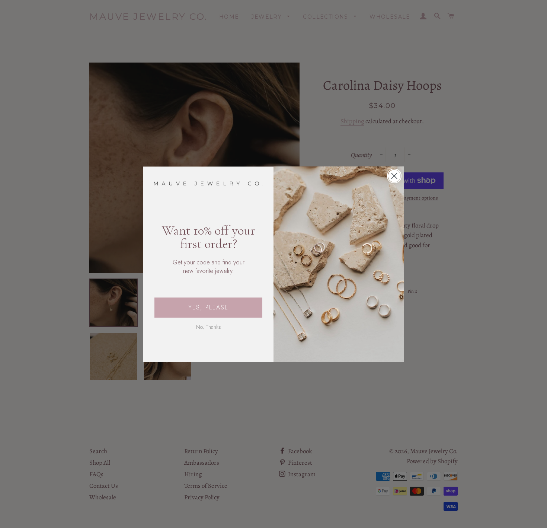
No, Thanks (208, 327)
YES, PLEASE (208, 307)
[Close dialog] (394, 175)
